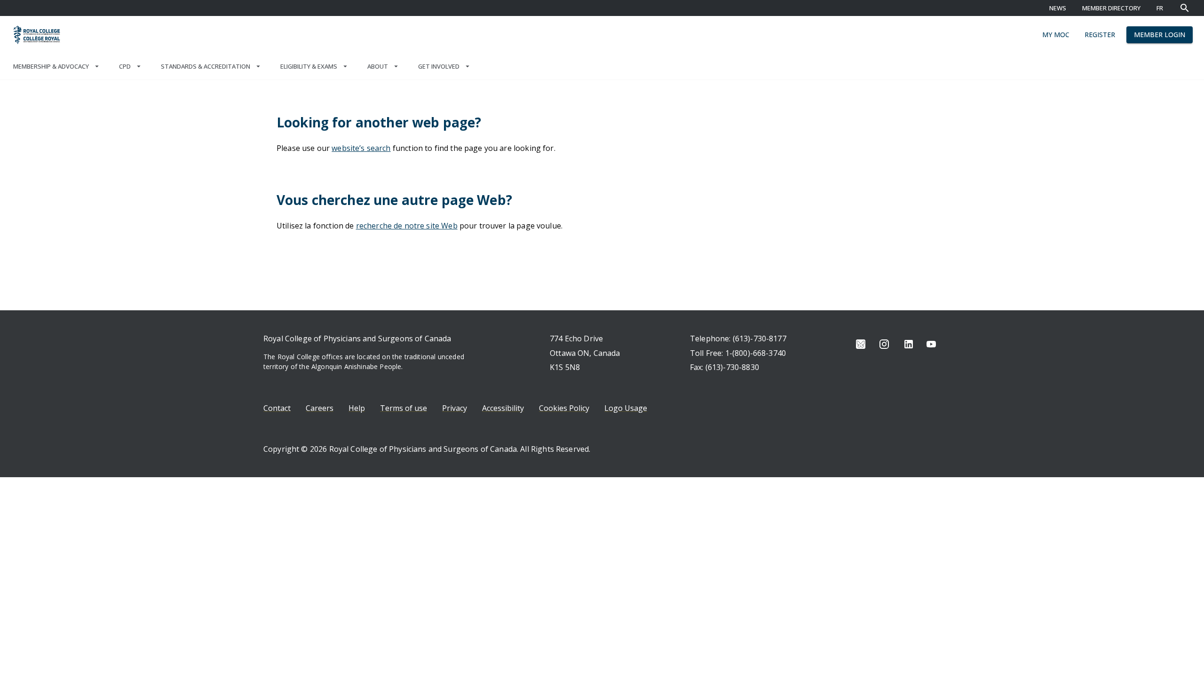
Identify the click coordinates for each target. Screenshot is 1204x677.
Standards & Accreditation (205, 66)
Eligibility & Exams (308, 66)
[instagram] (884, 344)
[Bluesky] (860, 344)
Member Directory (1111, 8)
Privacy (454, 408)
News (1057, 8)
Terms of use (403, 408)
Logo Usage (625, 408)
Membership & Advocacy (51, 66)
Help (357, 408)
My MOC (1055, 34)
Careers (319, 408)
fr (1159, 8)
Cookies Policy (564, 408)
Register (1100, 34)
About (377, 66)
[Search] (1185, 8)
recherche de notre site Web (407, 225)
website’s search (361, 148)
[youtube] (931, 344)
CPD (125, 66)
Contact (277, 408)
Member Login (1159, 34)
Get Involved (438, 66)
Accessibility (503, 408)
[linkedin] (908, 344)
